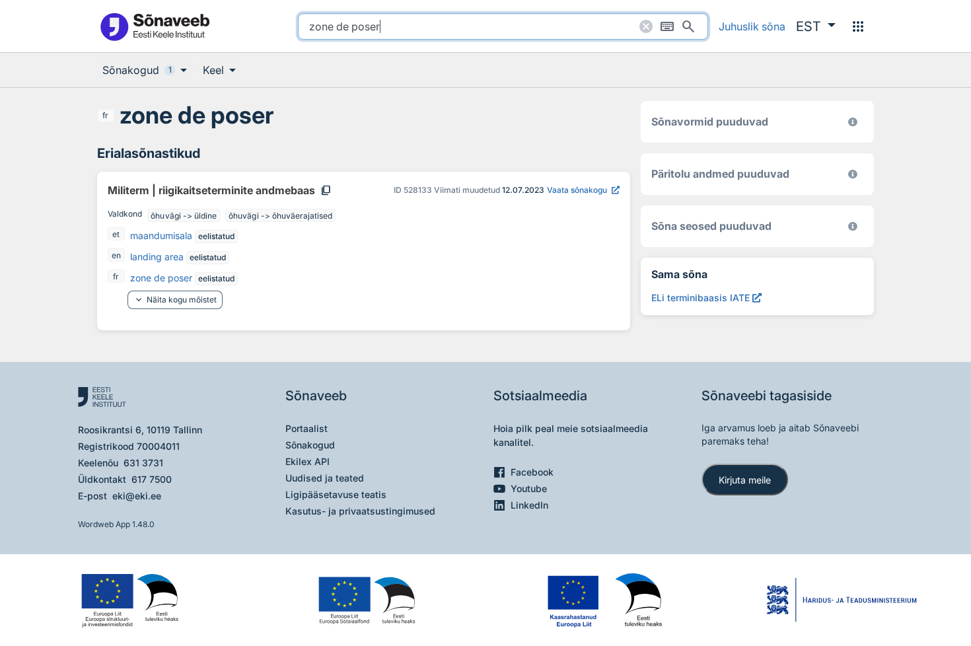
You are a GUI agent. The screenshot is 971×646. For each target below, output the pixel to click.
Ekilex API (307, 461)
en (116, 255)
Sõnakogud (310, 444)
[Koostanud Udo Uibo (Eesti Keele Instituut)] (852, 174)
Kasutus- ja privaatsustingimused (360, 511)
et (116, 234)
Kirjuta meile (745, 479)
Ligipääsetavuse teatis (335, 494)
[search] (503, 26)
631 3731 (143, 462)
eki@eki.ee (136, 495)
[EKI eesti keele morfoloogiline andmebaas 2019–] (852, 122)
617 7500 (151, 479)
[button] (816, 26)
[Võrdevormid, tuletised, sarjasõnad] (852, 226)
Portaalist (306, 428)
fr (105, 115)
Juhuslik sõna (752, 26)
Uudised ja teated (324, 478)
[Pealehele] (154, 26)
